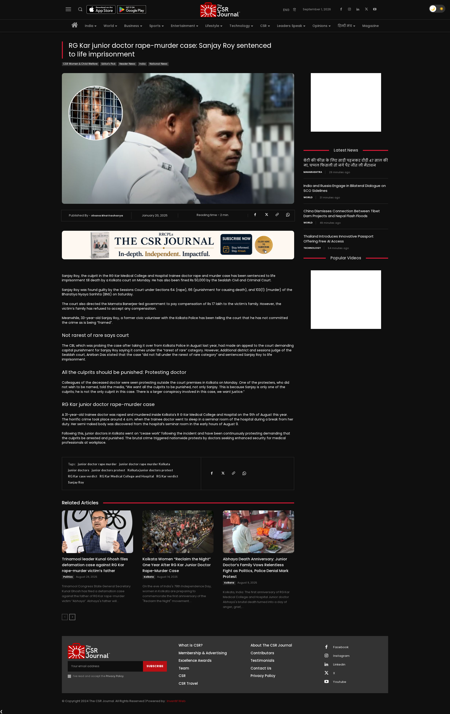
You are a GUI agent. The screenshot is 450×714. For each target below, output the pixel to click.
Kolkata (149, 577)
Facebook (341, 647)
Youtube (339, 682)
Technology (312, 248)
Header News (127, 64)
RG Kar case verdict (82, 476)
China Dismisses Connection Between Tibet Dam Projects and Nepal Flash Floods (342, 213)
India (142, 64)
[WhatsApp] (287, 214)
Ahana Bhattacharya (107, 215)
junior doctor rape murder (97, 464)
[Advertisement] (346, 102)
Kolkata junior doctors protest (150, 470)
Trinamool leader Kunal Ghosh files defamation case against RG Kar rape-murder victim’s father (95, 564)
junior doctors (78, 470)
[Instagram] (349, 9)
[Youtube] (374, 9)
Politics (68, 577)
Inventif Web (176, 701)
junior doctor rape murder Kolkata (144, 464)
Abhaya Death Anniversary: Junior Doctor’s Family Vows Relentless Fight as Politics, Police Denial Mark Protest (256, 567)
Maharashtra (313, 172)
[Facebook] (341, 9)
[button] (80, 9)
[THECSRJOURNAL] (220, 9)
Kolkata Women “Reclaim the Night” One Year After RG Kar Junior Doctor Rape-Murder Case (176, 564)
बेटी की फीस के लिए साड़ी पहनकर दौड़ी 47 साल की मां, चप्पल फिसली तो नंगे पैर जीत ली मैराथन (346, 163)
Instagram (341, 656)
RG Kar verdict (167, 476)
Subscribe (154, 666)
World (308, 197)
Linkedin (339, 664)
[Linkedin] (358, 9)
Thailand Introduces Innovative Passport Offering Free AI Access (339, 239)
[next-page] (72, 617)
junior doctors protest (108, 470)
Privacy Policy (115, 676)
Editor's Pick (108, 64)
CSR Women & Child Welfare (80, 64)
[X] (366, 9)
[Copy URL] (276, 214)
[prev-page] (65, 617)
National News (158, 64)
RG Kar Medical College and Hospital (127, 476)
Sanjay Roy (76, 482)
